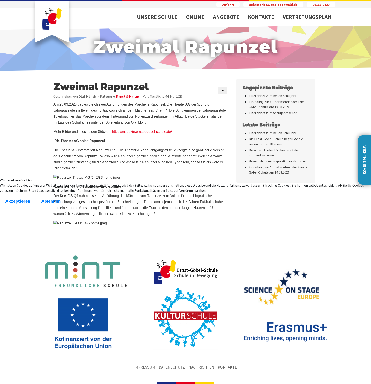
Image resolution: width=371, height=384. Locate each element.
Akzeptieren (17, 201)
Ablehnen (51, 201)
